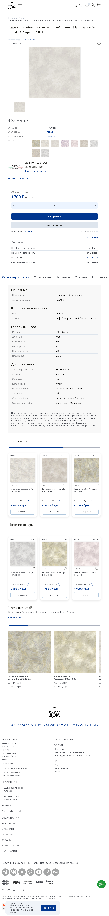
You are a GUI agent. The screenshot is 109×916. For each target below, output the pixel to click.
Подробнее (91, 237)
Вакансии (8, 840)
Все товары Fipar (33, 167)
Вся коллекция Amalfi (36, 163)
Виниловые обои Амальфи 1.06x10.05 (19, 677)
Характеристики (34, 171)
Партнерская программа (10, 798)
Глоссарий (9, 851)
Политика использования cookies (59, 863)
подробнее (91, 257)
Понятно (48, 907)
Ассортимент (11, 739)
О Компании (10, 817)
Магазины (8, 828)
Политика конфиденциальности (20, 863)
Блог (57, 761)
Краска (5, 760)
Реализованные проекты (12, 789)
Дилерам (7, 834)
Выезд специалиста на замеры (69, 752)
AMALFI (51, 136)
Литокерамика (9, 753)
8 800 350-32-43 (22, 725)
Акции (57, 771)
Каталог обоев (9, 756)
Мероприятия (61, 768)
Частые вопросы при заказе (23, 178)
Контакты (8, 823)
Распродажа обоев (11, 776)
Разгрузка (59, 749)
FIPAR (50, 132)
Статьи (57, 765)
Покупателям (63, 739)
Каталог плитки (9, 743)
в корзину (54, 216)
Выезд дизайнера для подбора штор (72, 755)
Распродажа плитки (11, 772)
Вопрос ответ (11, 845)
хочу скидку (54, 225)
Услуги (59, 745)
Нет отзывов (29, 39)
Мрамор (6, 750)
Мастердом (13, 890)
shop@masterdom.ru (52, 725)
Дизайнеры (9, 782)
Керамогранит (9, 746)
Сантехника (7, 763)
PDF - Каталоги (11, 811)
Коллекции (9, 805)
